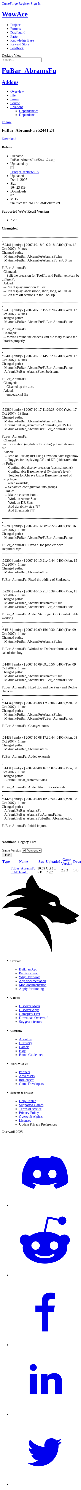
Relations (16, 107)
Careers (24, 1047)
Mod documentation (32, 985)
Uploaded (53, 861)
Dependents (27, 115)
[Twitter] (44, 1484)
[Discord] (44, 1205)
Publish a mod (28, 973)
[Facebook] (44, 1345)
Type (6, 861)
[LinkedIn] (44, 1414)
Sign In (36, 3)
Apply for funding (31, 989)
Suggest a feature (30, 1021)
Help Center (27, 1101)
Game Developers (31, 1084)
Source (15, 103)
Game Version (66, 861)
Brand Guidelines (31, 1055)
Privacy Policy (29, 1113)
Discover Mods (29, 1006)
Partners (24, 1072)
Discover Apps (29, 1010)
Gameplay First (29, 1014)
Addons (10, 82)
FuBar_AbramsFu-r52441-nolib (24, 870)
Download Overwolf (33, 1018)
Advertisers (27, 1076)
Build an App (28, 969)
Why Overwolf (29, 977)
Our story (25, 1043)
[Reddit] (44, 1275)
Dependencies (28, 111)
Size (41, 861)
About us (25, 1039)
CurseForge (10, 3)
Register (24, 3)
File (13, 95)
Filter (6, 854)
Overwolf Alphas (31, 1116)
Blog (22, 1051)
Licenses (25, 1120)
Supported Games (31, 1105)
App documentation (32, 981)
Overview (17, 91)
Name (23, 861)
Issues (14, 99)
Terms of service (30, 1109)
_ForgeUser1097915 (24, 172)
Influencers (26, 1080)
